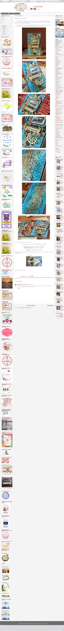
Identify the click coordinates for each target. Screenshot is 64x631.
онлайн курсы (58, 93)
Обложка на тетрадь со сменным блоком (59, 92)
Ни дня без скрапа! (59, 87)
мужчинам (29, 277)
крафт (57, 76)
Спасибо (57, 129)
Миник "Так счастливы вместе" (61, 253)
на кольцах (57, 86)
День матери (58, 60)
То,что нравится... (60, 305)
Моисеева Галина (59, 15)
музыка (57, 83)
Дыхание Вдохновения (59, 236)
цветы (56, 143)
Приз (56, 104)
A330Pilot (38, 623)
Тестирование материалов (58, 136)
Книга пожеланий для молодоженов (59, 68)
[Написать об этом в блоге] (30, 276)
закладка (57, 64)
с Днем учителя (58, 109)
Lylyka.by (58, 180)
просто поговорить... (61, 202)
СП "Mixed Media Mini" (59, 122)
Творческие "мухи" (60, 291)
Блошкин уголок (59, 200)
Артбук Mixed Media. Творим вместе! (61, 211)
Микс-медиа (58, 78)
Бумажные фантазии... (59, 208)
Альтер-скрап (58, 50)
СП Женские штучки (59, 124)
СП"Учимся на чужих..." (59, 125)
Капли (57, 66)
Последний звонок (59, 103)
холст (56, 142)
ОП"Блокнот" (58, 94)
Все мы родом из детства (61, 231)
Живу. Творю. (59, 246)
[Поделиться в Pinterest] (32, 276)
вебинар (57, 56)
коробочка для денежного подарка (59, 73)
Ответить (18, 288)
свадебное (57, 110)
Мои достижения (17, 13)
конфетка (57, 71)
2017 (4, 31)
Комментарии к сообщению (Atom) (26, 307)
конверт (57, 70)
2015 (4, 34)
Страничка (57, 134)
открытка (37, 277)
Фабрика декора (59, 313)
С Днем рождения (58, 108)
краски (26, 277)
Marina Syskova (59, 186)
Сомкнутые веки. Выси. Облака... (60, 284)
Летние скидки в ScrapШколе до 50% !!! (61, 176)
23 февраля (57, 43)
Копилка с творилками (59, 250)
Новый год (57, 88)
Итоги (56, 65)
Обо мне (10, 13)
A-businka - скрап (60, 159)
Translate (59, 152)
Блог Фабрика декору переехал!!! (62, 316)
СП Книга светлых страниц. (61, 265)
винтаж (57, 59)
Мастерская (59, 263)
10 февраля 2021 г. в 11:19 (28, 284)
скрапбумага (48, 277)
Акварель (57, 45)
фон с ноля (17, 278)
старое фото (58, 131)
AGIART (44, 244)
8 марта (57, 44)
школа (57, 144)
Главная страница (5, 13)
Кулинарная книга (58, 77)
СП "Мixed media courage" (58, 117)
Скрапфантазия (59, 277)
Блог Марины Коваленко (59, 194)
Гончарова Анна (59, 229)
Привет (61, 292)
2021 (4, 27)
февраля (4, 28)
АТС (56, 52)
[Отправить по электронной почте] (29, 276)
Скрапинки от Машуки (59, 270)
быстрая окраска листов (59, 54)
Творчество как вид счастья (59, 299)
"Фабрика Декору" (58, 40)
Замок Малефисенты (62, 258)
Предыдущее (50, 305)
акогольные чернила (21, 277)
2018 (4, 30)
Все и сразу (59, 222)
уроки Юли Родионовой (59, 137)
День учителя (58, 61)
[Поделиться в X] (31, 276)
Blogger (46, 623)
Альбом (57, 48)
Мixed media (33, 277)
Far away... (58, 165)
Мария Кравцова (20, 284)
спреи (52, 277)
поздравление (43, 277)
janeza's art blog (59, 173)
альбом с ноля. (58, 49)
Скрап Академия (58, 113)
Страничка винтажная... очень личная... (62, 287)
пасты (40, 277)
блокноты (57, 53)
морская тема (58, 81)
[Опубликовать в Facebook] (31, 276)
